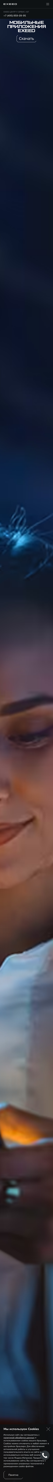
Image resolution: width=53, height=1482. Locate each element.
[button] (48, 1429)
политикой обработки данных (19, 1437)
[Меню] (47, 4)
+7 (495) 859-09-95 (15, 15)
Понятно (13, 1475)
